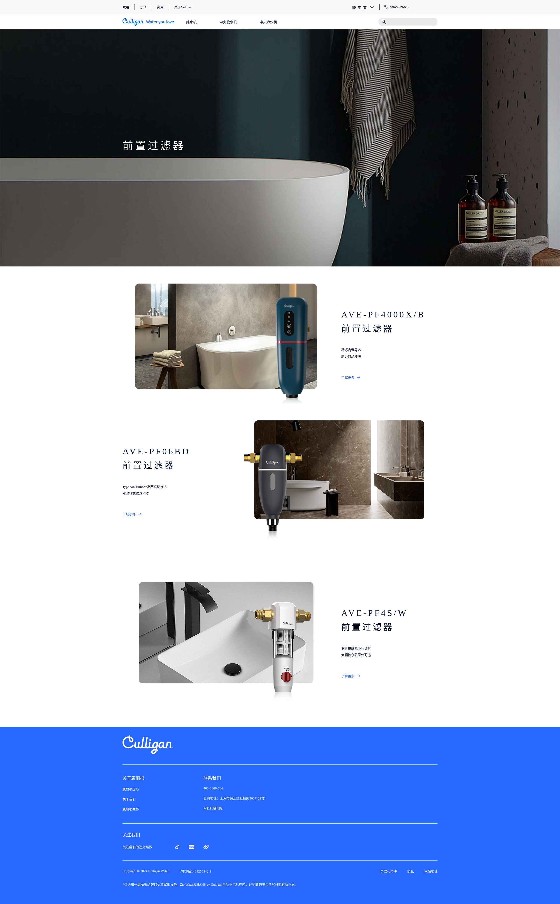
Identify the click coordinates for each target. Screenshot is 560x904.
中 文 (362, 7)
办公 (143, 7)
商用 (160, 7)
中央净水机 (268, 22)
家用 (125, 7)
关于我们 (129, 799)
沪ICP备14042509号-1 (195, 871)
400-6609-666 (213, 788)
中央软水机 (228, 22)
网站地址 (431, 871)
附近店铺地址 (213, 808)
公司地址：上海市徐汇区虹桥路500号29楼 (234, 798)
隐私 (410, 871)
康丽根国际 (130, 789)
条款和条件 (388, 871)
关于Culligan (183, 7)
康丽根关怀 (130, 809)
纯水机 (191, 22)
